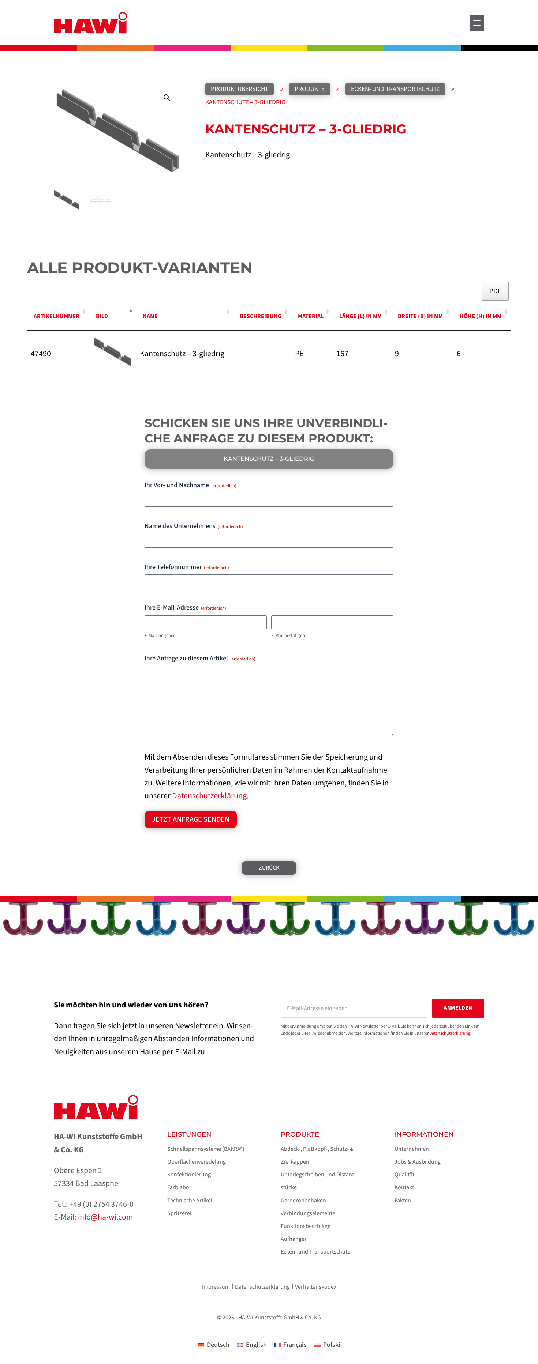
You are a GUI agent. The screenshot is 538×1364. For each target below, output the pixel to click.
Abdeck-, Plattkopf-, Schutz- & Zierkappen (317, 1155)
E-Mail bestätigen (288, 635)
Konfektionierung (189, 1175)
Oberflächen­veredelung (196, 1162)
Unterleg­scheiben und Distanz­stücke (318, 1181)
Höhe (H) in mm (480, 316)
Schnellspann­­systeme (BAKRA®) (205, 1149)
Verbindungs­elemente (308, 1213)
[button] (166, 97)
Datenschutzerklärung (209, 796)
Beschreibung (260, 316)
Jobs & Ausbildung (418, 1162)
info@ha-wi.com (105, 1217)
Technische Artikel (189, 1201)
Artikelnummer (56, 316)
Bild (102, 316)
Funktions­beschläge (305, 1226)
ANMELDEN (458, 1008)
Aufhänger (294, 1239)
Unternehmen (412, 1149)
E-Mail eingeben (160, 635)
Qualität (404, 1175)
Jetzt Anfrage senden (190, 819)
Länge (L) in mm (360, 316)
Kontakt (404, 1187)
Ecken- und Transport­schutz (315, 1252)
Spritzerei (179, 1213)
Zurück (269, 868)
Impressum (216, 1287)
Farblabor (179, 1187)
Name (150, 316)
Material (311, 316)
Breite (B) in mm (420, 316)
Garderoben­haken (303, 1201)
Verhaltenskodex (315, 1287)
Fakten (403, 1201)
